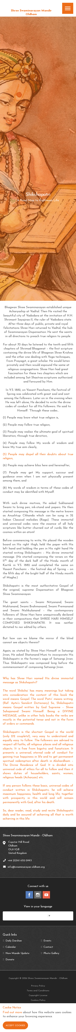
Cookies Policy (38, 1000)
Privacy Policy (38, 986)
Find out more (12, 1012)
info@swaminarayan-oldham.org (26, 867)
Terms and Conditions (38, 991)
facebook (29, 894)
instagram (38, 894)
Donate (10, 959)
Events (47, 941)
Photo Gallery (51, 953)
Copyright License (38, 995)
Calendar (11, 947)
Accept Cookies (15, 1025)
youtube (46, 894)
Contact (48, 947)
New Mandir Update (17, 953)
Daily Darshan (14, 941)
